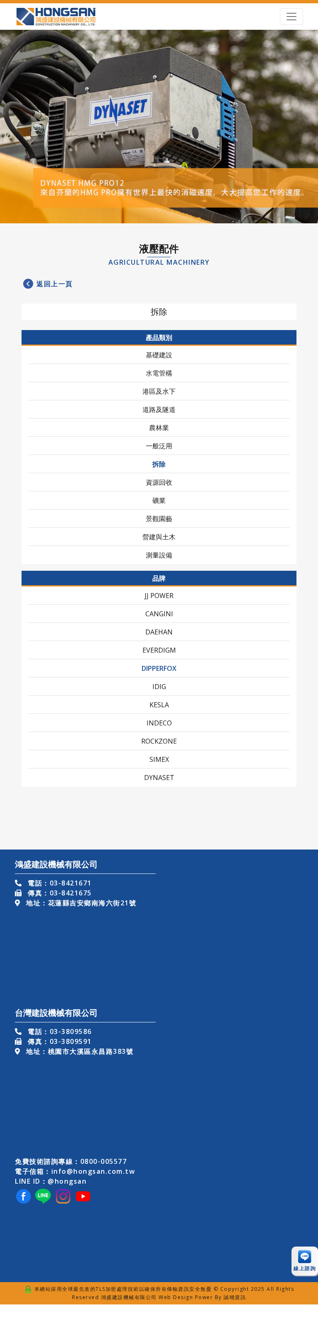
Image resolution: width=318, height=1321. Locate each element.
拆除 (159, 464)
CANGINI (159, 613)
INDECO (159, 723)
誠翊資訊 (235, 1297)
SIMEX (159, 759)
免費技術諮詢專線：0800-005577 (71, 1161)
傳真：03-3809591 (59, 1041)
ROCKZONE (159, 741)
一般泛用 (159, 445)
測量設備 (159, 555)
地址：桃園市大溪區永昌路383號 (78, 1051)
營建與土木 (159, 536)
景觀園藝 (159, 518)
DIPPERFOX (159, 668)
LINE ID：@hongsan (51, 1181)
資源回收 (159, 482)
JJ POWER (159, 595)
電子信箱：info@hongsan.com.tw (75, 1171)
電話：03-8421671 (59, 883)
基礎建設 (159, 354)
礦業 (159, 500)
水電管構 (159, 373)
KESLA (159, 704)
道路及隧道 (159, 409)
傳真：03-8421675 (59, 892)
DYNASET (159, 777)
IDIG (159, 686)
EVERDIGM (159, 650)
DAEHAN (159, 632)
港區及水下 (159, 391)
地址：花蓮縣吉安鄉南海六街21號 (80, 902)
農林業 (159, 427)
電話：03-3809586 (59, 1031)
